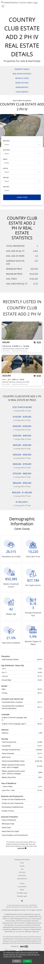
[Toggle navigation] (3, 6)
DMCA (22, 890)
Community (22, 875)
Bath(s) (5, 168)
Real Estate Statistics (22, 74)
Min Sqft (6, 177)
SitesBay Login (22, 896)
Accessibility (22, 887)
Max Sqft (6, 186)
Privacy (22, 883)
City (22, 869)
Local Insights (22, 92)
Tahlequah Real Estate (22, 860)
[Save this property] (40, 324)
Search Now (22, 197)
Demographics (22, 87)
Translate (37, 950)
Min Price (6, 141)
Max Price (6, 150)
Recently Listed (22, 78)
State (22, 863)
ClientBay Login (22, 893)
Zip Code (22, 872)
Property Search (22, 69)
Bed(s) (5, 159)
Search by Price (22, 83)
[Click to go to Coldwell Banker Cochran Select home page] (19, 2)
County (22, 866)
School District (22, 879)
